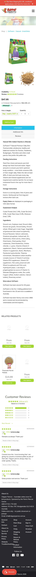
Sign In (28, 523)
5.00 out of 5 (23, 401)
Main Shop (17, 523)
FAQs (16, 529)
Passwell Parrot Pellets (7, 371)
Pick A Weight (6, 110)
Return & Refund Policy (17, 539)
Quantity (23, 110)
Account (28, 532)
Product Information (18, 546)
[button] (12, 94)
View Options (9, 346)
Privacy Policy (4, 537)
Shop (3, 31)
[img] (6, 429)
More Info (9, 343)
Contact (4, 525)
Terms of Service (5, 532)
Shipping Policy (17, 533)
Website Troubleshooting (8, 543)
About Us (5, 528)
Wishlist (29, 529)
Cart (15, 526)
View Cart (29, 526)
